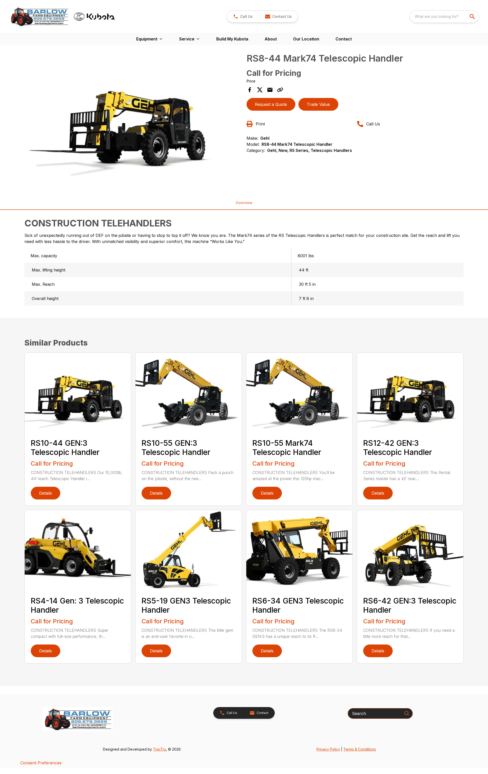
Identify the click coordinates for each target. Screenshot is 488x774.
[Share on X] (260, 90)
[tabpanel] (133, 118)
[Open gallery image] (133, 117)
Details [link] (45, 493)
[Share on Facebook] (250, 90)
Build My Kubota (232, 38)
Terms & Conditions (359, 749)
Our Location (306, 38)
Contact (344, 38)
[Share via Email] (270, 90)
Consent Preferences (41, 762)
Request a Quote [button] (271, 104)
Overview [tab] (244, 202)
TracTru (159, 749)
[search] (473, 16)
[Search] (406, 713)
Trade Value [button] (318, 104)
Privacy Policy (328, 749)
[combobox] (444, 16)
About (271, 38)
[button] (243, 16)
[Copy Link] (280, 90)
